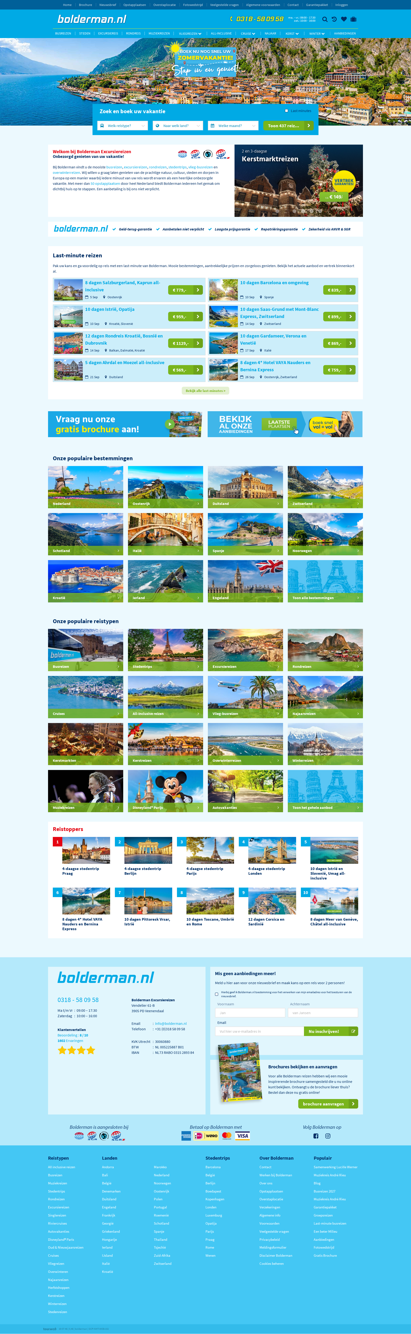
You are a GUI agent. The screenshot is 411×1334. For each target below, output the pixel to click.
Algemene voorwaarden (263, 4)
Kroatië (107, 1271)
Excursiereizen (58, 1207)
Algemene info (269, 1215)
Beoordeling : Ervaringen (73, 1038)
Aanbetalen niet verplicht (183, 229)
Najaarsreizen (58, 1279)
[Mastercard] (227, 1136)
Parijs (210, 1231)
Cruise (246, 33)
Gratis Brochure (325, 1255)
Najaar (270, 33)
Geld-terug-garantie (135, 229)
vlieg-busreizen (200, 167)
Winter (315, 33)
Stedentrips (56, 1191)
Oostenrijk (161, 1191)
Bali (105, 1175)
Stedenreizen (57, 1312)
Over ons (265, 1183)
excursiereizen (135, 167)
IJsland (107, 1255)
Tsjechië (160, 1247)
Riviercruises (57, 1223)
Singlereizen (57, 1215)
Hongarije (109, 1239)
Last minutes (301, 110)
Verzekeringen (269, 1207)
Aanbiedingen (345, 33)
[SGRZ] (223, 154)
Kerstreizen (56, 1295)
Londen (211, 1207)
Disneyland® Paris (61, 1239)
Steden (84, 33)
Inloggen (341, 4)
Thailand (160, 1239)
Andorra (108, 1167)
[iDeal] (205, 1136)
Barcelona (213, 1167)
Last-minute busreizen (330, 1223)
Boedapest (213, 1191)
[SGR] (196, 154)
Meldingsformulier (272, 1247)
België (106, 1183)
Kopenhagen (215, 1199)
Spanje (159, 1231)
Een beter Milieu (325, 1231)
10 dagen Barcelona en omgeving (274, 282)
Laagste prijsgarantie (232, 229)
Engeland (109, 1207)
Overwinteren (58, 1271)
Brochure (85, 4)
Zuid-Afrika (162, 1255)
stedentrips (177, 167)
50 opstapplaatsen (105, 183)
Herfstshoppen (58, 1287)
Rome (210, 1247)
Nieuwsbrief (107, 4)
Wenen (210, 1255)
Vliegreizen (188, 33)
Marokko (160, 1167)
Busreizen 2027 (324, 1191)
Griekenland (111, 1231)
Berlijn (210, 1183)
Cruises (53, 1255)
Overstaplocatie (164, 4)
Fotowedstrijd (193, 4)
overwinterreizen (66, 172)
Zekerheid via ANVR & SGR (329, 229)
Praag (210, 1239)
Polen (158, 1199)
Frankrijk (108, 1215)
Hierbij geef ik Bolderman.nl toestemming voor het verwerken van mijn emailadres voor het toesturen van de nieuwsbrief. (286, 994)
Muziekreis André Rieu (330, 1175)
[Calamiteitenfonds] (208, 154)
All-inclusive (221, 33)
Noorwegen (162, 1183)
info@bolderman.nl (171, 1023)
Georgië (107, 1223)
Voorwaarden (269, 1223)
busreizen (114, 167)
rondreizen (158, 167)
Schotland (161, 1223)
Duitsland (109, 1199)
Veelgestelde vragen (224, 4)
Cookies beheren (271, 1263)
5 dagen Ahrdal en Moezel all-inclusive (124, 362)
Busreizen (63, 33)
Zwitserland (162, 1263)
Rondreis (133, 33)
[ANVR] (182, 154)
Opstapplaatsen (134, 4)
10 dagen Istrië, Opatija (110, 309)
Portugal (160, 1207)
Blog (317, 1183)
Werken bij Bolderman (275, 1175)
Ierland (107, 1247)
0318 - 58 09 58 (256, 19)
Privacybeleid (269, 1239)
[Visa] (242, 1136)
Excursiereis (108, 33)
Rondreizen (56, 1199)
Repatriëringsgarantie (279, 229)
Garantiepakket (317, 4)
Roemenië (161, 1215)
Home (67, 4)
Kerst (290, 33)
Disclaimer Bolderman (275, 1255)
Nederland (161, 1175)
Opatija (211, 1223)
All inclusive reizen (61, 1167)
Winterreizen (57, 1303)
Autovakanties (58, 1231)
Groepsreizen (323, 1215)
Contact (293, 4)
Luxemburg (214, 1215)
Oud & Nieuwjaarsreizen (65, 1247)
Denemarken (111, 1191)
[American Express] (186, 1136)
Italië (106, 1263)
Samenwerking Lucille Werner (335, 1167)
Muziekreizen (159, 33)
